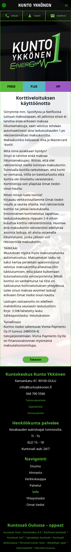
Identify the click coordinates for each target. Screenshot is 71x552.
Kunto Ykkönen (34, 5)
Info (35, 492)
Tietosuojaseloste (35, 400)
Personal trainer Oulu (32, 542)
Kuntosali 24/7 (15, 537)
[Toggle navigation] (67, 5)
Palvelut (35, 485)
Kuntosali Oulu (12, 532)
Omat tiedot (35, 505)
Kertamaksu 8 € (32, 532)
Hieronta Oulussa (45, 548)
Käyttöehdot (36, 406)
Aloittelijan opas (56, 542)
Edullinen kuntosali (55, 532)
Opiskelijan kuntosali (38, 537)
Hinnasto (35, 472)
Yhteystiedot (35, 498)
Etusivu (35, 466)
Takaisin (35, 359)
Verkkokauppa (35, 479)
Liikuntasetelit (24, 548)
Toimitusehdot (35, 413)
